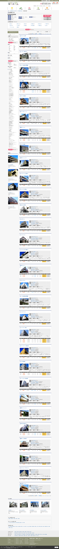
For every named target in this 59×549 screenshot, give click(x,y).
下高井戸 (47, 23)
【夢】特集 (16, 538)
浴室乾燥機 (11, 122)
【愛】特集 (16, 539)
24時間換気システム (12, 106)
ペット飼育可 (11, 71)
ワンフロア (11, 85)
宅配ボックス (11, 143)
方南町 (49, 526)
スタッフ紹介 (21, 539)
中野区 (14, 518)
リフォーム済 (11, 75)
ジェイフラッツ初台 (23, 327)
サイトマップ (10, 543)
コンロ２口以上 (11, 116)
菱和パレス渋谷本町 (23, 438)
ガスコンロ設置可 (11, 87)
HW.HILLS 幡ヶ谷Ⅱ (23, 423)
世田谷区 (12, 518)
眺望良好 (10, 81)
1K (14, 45)
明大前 (40, 23)
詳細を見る (44, 47)
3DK (9, 49)
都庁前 (21, 526)
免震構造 (10, 111)
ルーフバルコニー (11, 101)
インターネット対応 (12, 140)
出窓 (10, 102)
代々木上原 (35, 332)
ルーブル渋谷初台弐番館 (24, 296)
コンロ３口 (11, 119)
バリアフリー (11, 79)
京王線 (32, 54)
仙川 (46, 25)
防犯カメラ (11, 146)
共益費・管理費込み (11, 40)
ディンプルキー (11, 145)
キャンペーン (11, 92)
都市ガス (10, 103)
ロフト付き (11, 97)
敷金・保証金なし (11, 38)
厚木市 (30, 531)
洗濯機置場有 (11, 110)
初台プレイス (22, 265)
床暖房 (10, 130)
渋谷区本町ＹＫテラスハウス (24, 394)
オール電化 (11, 104)
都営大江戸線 (33, 131)
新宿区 (9, 518)
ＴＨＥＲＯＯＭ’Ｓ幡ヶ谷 (24, 249)
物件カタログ (21, 543)
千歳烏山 (40, 25)
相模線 (46, 534)
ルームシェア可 (11, 88)
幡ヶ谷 (18, 23)
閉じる (56, 547)
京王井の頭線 (19, 534)
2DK (14, 47)
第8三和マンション (23, 483)
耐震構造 (10, 112)
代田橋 (33, 23)
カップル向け (11, 90)
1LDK (14, 46)
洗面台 (10, 124)
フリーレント (11, 83)
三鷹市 (19, 518)
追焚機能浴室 (11, 121)
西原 (35, 82)
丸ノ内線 (43, 534)
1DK (9, 46)
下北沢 (11, 527)
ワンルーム (10, 45)
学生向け (10, 89)
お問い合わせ (21, 538)
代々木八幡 (23, 522)
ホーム (9, 538)
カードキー (11, 84)
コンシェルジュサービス (12, 147)
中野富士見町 (40, 526)
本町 (35, 53)
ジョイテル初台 (22, 144)
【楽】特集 (16, 543)
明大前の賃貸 (26, 543)
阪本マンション (22, 127)
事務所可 (10, 78)
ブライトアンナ (22, 280)
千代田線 (32, 332)
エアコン (10, 128)
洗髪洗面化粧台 (11, 125)
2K (9, 47)
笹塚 (25, 23)
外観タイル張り (11, 113)
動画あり (15, 67)
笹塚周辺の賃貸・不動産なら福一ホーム (36, 538)
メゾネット (11, 98)
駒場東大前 (46, 526)
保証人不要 (11, 77)
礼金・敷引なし (11, 39)
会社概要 (9, 539)
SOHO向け (11, 86)
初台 (11, 23)
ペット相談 (11, 70)
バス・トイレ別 (11, 120)
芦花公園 (33, 25)
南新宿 (18, 522)
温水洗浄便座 (11, 123)
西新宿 (30, 526)
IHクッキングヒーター (12, 114)
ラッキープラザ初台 (23, 189)
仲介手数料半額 (11, 94)
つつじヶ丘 (12, 27)
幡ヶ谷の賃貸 (26, 539)
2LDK (9, 48)
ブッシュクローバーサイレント (25, 454)
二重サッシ (11, 105)
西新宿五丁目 (37, 131)
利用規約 (9, 542)
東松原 (34, 535)
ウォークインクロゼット (12, 132)
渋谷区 (34, 37)
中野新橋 (37, 116)
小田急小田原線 (33, 458)
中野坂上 (35, 526)
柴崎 (18, 27)
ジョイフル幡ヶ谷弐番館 (24, 65)
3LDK (14, 49)
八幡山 (25, 25)
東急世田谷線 (32, 534)
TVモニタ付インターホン (12, 142)
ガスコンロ (11, 115)
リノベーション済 (11, 76)
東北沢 (43, 526)
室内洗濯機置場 (11, 95)
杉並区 (16, 518)
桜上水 (11, 25)
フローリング (11, 96)
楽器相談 (10, 72)
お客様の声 (21, 542)
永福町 (31, 535)
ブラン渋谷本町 (22, 361)
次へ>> (48, 495)
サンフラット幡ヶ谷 (23, 51)
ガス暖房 (10, 129)
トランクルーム (11, 133)
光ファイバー (11, 139)
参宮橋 (37, 458)
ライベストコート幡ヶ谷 (24, 173)
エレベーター (11, 107)
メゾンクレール (22, 234)
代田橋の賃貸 (26, 542)
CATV (10, 138)
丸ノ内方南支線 (33, 116)
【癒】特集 (16, 542)
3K (14, 48)
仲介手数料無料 (11, 93)
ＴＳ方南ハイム (10, 192)
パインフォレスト (11, 178)
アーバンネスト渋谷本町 (24, 378)
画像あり (10, 67)
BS (10, 137)
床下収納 (10, 131)
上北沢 (18, 25)
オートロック (11, 141)
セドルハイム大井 (23, 35)
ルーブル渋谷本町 (11, 164)
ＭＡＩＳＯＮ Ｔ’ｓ (23, 111)
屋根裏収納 (11, 134)
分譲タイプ (11, 80)
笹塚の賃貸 (26, 538)
